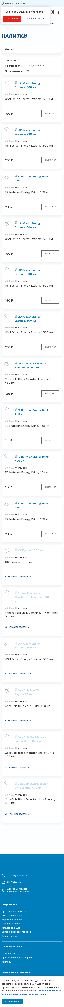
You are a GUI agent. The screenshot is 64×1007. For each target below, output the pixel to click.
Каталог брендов (11, 927)
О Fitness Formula (12, 946)
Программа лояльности (14, 911)
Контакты (6, 961)
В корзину (50, 113)
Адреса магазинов (18, 890)
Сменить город (35, 19)
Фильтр (10, 49)
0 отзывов (21, 94)
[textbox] (35, 65)
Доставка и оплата (12, 915)
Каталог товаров (11, 923)
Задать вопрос (10, 936)
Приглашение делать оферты (17, 957)
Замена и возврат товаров (16, 932)
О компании (8, 953)
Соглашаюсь (12, 1001)
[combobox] (35, 65)
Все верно (12, 19)
